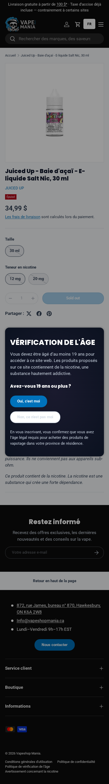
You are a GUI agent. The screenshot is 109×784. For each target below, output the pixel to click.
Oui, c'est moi (28, 401)
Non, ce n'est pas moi (35, 417)
